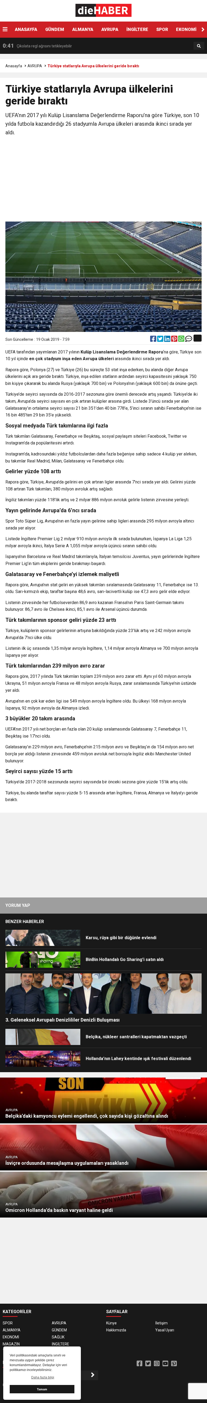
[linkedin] (167, 340)
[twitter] (160, 340)
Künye (111, 1323)
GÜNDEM (54, 29)
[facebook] (153, 340)
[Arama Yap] (199, 46)
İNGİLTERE (137, 29)
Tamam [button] (42, 1389)
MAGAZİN (11, 1344)
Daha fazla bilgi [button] (42, 1377)
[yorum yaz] (188, 340)
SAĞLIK (58, 1337)
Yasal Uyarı (164, 1330)
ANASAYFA (26, 29)
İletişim (161, 1323)
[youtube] (165, 1363)
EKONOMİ (186, 29)
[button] (203, 30)
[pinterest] (174, 340)
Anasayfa (13, 66)
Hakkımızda (116, 1330)
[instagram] (157, 1363)
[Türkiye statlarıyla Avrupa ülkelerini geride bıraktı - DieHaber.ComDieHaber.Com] (103, 10)
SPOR (162, 29)
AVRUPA (109, 29)
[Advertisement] (103, 180)
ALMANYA (82, 29)
